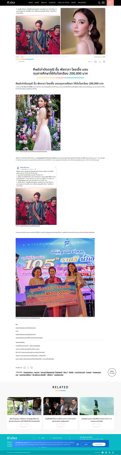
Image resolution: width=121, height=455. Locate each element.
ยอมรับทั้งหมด (99, 444)
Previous (4, 413)
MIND (37, 3)
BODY (31, 3)
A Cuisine (21, 61)
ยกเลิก (86, 444)
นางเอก (88, 372)
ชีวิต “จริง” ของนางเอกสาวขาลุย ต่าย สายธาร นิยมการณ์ (30, 352)
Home (17, 57)
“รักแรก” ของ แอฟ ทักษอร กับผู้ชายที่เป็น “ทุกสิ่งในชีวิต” (31, 356)
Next (116, 413)
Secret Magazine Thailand (51, 372)
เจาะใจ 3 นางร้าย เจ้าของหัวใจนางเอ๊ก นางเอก (27, 349)
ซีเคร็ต (71, 372)
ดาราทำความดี (80, 372)
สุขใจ (22, 57)
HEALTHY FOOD (63, 3)
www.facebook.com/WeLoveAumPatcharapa (33, 151)
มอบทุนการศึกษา (25, 375)
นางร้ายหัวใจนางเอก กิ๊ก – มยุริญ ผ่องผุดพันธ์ (28, 346)
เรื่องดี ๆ (50, 375)
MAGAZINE (82, 3)
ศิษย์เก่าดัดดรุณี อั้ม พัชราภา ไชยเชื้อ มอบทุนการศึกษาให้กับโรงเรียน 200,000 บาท (47, 57)
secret (36, 372)
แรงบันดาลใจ (58, 375)
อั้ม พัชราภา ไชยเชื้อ (39, 375)
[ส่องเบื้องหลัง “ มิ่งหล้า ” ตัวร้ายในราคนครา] (24, 413)
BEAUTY (44, 3)
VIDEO (73, 3)
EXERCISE (52, 3)
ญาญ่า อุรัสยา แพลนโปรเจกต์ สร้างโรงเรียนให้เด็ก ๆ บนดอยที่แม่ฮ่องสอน (35, 359)
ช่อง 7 (66, 372)
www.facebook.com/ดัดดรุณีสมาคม (30, 226)
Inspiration (28, 372)
